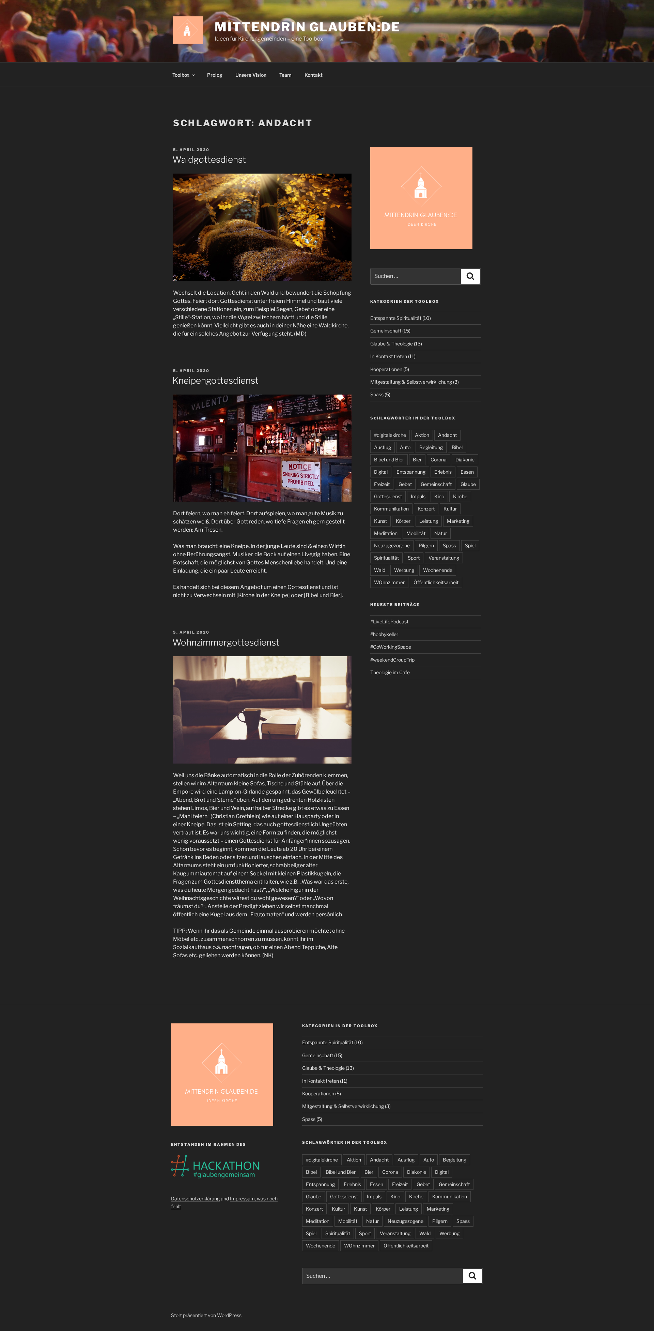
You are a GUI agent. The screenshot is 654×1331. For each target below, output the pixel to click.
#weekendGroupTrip (392, 660)
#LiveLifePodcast (389, 621)
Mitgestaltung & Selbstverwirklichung (411, 382)
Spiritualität (386, 558)
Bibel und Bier (389, 459)
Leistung (428, 521)
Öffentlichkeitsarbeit (436, 582)
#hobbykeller (384, 634)
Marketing (458, 521)
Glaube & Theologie (391, 343)
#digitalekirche (390, 435)
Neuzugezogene (392, 545)
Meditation (386, 533)
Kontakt (314, 75)
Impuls (418, 496)
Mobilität (415, 533)
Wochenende (437, 570)
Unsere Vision (250, 75)
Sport (414, 558)
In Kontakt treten (388, 356)
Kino (439, 496)
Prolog (214, 75)
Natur (440, 533)
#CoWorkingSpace (390, 647)
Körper (403, 521)
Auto (405, 447)
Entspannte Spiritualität (395, 318)
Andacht (447, 435)
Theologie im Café (390, 672)
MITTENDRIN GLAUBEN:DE (308, 26)
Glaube (468, 484)
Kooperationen (386, 369)
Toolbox (180, 75)
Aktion (422, 435)
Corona (439, 459)
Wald (379, 570)
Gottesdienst (388, 496)
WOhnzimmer (389, 582)
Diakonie (464, 459)
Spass (377, 394)
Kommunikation (391, 509)
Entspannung (410, 472)
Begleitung (431, 447)
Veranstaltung (444, 558)
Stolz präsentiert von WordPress (206, 1315)
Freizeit (382, 484)
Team (285, 75)
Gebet (405, 484)
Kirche (460, 496)
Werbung (404, 570)
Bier (417, 459)
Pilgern (426, 545)
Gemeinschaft (385, 331)
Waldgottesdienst (209, 159)
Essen (467, 472)
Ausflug (382, 447)
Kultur (450, 509)
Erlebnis (443, 472)
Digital (381, 472)
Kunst (380, 521)
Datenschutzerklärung (195, 1198)
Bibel (457, 447)
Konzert (426, 509)
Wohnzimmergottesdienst (225, 642)
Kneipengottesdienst (215, 380)
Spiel (470, 545)
